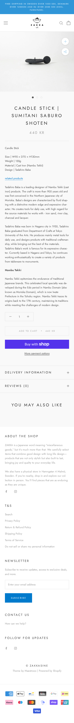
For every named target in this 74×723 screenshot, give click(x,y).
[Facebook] (6, 491)
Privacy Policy (12, 521)
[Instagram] (15, 491)
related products (14, 178)
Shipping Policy (13, 534)
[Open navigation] (6, 22)
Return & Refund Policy (18, 527)
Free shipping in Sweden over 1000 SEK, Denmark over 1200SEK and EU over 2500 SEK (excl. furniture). (37, 6)
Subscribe (18, 598)
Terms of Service (14, 540)
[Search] (61, 23)
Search (9, 514)
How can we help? (15, 623)
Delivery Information (28, 372)
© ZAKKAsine (37, 666)
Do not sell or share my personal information (30, 546)
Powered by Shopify (50, 671)
